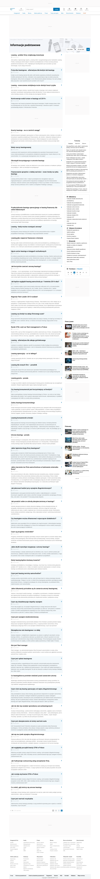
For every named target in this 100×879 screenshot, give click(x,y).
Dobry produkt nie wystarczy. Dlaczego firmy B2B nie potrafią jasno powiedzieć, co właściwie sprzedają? (77, 170)
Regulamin (49, 875)
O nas (11, 875)
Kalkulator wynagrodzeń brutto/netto (75, 204)
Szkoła (24, 860)
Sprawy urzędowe (40, 847)
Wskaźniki (72, 241)
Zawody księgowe (14, 849)
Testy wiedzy (26, 870)
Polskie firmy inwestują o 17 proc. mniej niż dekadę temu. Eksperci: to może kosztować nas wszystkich (76, 189)
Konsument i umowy (41, 845)
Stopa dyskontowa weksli (73, 259)
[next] (62, 810)
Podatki (11, 842)
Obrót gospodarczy (14, 845)
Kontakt (67, 875)
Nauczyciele (26, 862)
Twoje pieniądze (54, 13)
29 (83, 272)
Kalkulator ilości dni (71, 223)
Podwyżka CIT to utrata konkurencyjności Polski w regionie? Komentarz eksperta (76, 162)
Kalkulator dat (70, 225)
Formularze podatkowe (81, 865)
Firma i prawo (69, 321)
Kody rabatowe (80, 862)
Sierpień (79, 269)
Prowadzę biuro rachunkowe (69, 844)
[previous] (53, 810)
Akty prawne (40, 856)
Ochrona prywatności (20, 875)
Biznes (29, 13)
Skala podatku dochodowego (69, 867)
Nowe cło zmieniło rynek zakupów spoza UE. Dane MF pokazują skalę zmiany (76, 150)
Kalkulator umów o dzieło (73, 209)
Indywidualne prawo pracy (29, 842)
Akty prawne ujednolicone (42, 865)
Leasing (29, 39)
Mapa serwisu (81, 875)
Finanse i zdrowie (54, 850)
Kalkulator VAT (70, 217)
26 (74, 272)
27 (77, 272)
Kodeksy (38, 867)
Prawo (46, 13)
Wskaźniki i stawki (67, 856)
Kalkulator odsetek (54, 863)
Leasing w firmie (53, 849)
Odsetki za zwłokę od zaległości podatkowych (74, 246)
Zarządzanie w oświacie (28, 865)
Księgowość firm (14, 840)
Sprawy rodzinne (40, 842)
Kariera (56, 875)
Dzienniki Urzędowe (41, 862)
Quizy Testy (69, 261)
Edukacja (78, 13)
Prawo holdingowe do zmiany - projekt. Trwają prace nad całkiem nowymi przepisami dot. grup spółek (75, 158)
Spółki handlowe (71, 232)
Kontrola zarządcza (71, 236)
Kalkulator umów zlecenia (73, 206)
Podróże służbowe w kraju (73, 253)
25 (71, 272)
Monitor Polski (40, 860)
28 (80, 272)
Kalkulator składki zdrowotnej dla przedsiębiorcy (75, 199)
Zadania (12, 862)
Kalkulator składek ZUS (72, 215)
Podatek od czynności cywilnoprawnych (76, 255)
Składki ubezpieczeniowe (68, 862)
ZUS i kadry (12, 847)
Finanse (78, 845)
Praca (38, 849)
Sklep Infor (39, 850)
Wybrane (84, 143)
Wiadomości (79, 842)
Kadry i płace (13, 865)
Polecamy (68, 426)
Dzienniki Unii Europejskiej (42, 863)
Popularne (70, 143)
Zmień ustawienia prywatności (36, 875)
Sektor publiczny (38, 13)
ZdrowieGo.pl (79, 858)
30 (86, 272)
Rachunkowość (13, 844)
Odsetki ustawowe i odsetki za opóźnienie (77, 243)
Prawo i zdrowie (40, 852)
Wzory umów (79, 863)
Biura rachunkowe (67, 840)
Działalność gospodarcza (73, 230)
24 (68, 272)
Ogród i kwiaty (80, 849)
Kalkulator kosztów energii (73, 211)
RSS (61, 875)
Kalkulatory (72, 197)
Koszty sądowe (70, 234)
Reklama (73, 875)
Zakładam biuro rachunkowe (69, 842)
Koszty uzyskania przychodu (74, 251)
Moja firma (20, 39)
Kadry (24, 13)
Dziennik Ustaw (40, 858)
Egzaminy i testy (26, 863)
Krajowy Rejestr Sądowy (73, 238)
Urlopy (24, 847)
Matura (25, 867)
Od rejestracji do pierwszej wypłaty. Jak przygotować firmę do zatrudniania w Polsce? (75, 182)
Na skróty (79, 856)
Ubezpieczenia (26, 845)
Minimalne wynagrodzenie (68, 860)
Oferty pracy (79, 868)
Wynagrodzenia (26, 844)
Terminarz (72, 269)
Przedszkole (26, 858)
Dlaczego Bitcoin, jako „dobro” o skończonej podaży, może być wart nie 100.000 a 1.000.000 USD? (77, 147)
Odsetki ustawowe (67, 865)
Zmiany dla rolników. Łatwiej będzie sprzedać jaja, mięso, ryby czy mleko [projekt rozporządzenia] (77, 154)
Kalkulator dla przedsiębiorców (74, 202)
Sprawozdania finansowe (68, 849)
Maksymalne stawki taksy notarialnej (75, 257)
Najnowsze (77, 143)
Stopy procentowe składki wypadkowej (76, 249)
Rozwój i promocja (14, 863)
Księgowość (17, 13)
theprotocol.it (79, 867)
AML (64, 850)
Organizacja (12, 858)
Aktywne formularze (75, 228)
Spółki (51, 844)
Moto (62, 13)
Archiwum (79, 860)
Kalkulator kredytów (71, 213)
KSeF (84, 13)
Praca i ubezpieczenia (54, 845)
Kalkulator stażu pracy (55, 865)
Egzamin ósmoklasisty (28, 868)
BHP (24, 849)
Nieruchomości (69, 13)
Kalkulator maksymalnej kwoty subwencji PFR (77, 220)
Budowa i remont (80, 847)
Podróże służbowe (67, 863)
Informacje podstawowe (37, 39)
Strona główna (13, 39)
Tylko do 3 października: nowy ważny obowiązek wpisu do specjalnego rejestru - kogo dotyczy (76, 178)
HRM (24, 850)
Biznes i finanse (53, 842)
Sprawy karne (40, 844)
